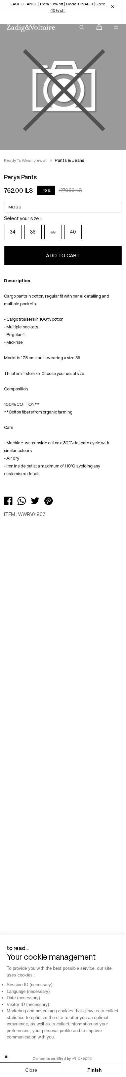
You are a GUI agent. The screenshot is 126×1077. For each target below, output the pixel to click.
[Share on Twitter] (35, 500)
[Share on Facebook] (8, 500)
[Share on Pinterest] (48, 500)
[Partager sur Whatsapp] (21, 500)
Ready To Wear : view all (25, 160)
